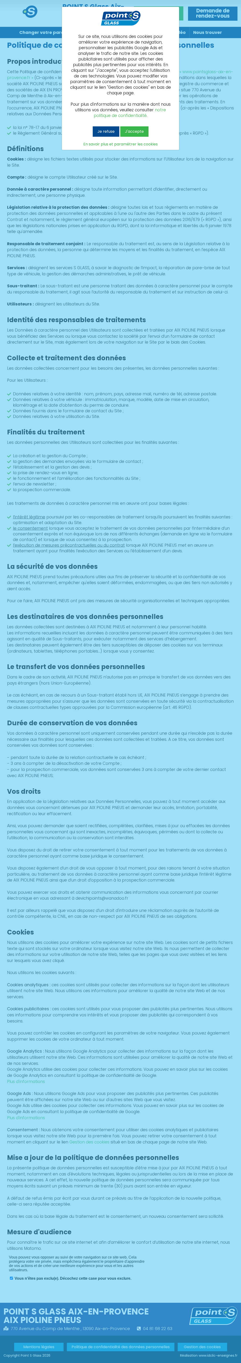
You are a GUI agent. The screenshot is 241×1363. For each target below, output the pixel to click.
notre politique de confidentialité (130, 112)
